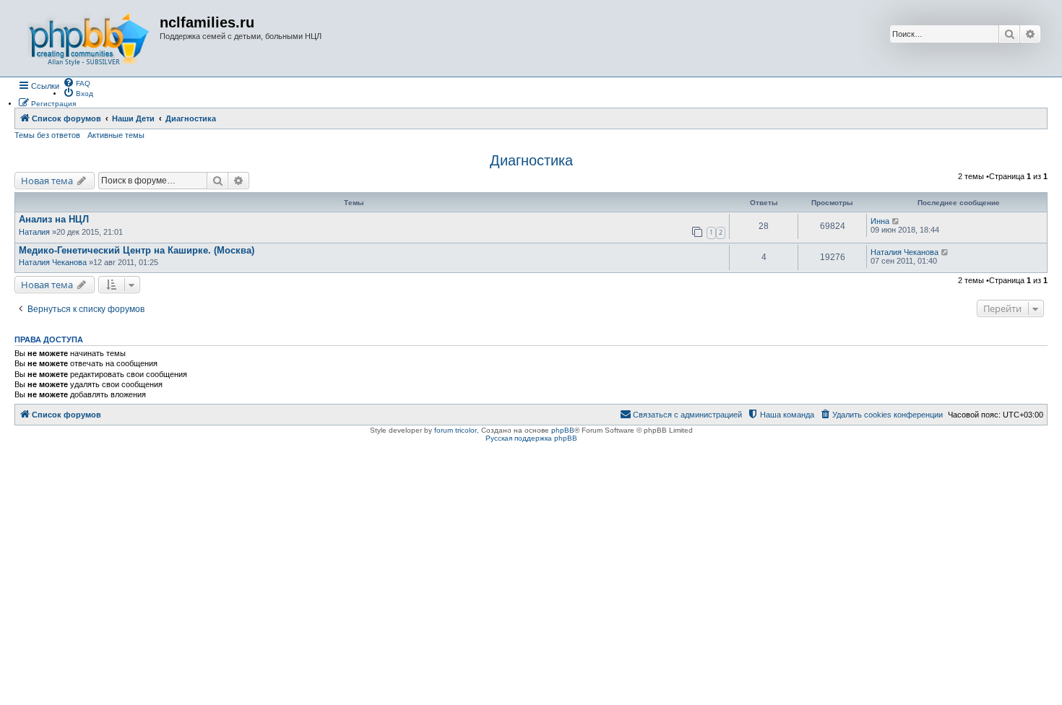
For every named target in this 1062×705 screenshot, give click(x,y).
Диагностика (531, 160)
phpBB (562, 430)
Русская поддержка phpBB (531, 438)
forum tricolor (455, 430)
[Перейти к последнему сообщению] (896, 221)
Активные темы (115, 135)
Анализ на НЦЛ (54, 219)
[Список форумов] (89, 38)
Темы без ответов (47, 135)
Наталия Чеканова (53, 262)
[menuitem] (76, 82)
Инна (880, 221)
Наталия (34, 232)
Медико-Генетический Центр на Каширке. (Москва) (136, 250)
